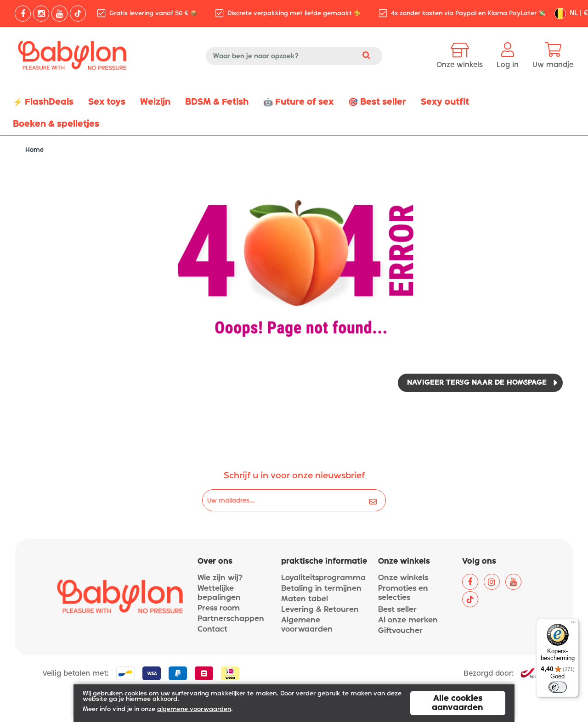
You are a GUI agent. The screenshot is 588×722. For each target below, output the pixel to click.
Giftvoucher (400, 631)
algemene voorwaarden (194, 709)
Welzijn (155, 102)
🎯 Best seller (377, 102)
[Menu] (573, 624)
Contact (212, 629)
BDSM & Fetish (217, 102)
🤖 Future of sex (298, 102)
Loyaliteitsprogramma (323, 578)
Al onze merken (408, 620)
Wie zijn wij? (220, 578)
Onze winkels (403, 578)
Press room (219, 608)
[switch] (557, 687)
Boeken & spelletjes (56, 124)
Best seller (397, 610)
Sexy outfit (445, 102)
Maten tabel (304, 599)
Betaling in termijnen (321, 589)
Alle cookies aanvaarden (457, 703)
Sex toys (106, 102)
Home (34, 150)
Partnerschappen (231, 619)
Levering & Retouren (320, 610)
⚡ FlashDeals (43, 102)
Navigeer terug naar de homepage (477, 382)
